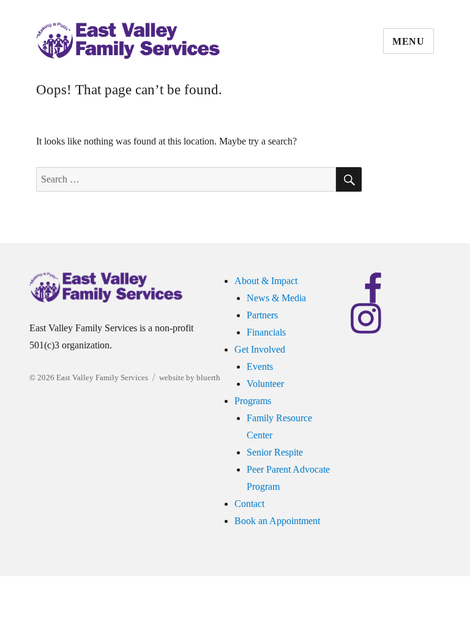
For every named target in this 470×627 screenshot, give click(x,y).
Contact (249, 503)
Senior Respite (275, 452)
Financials (266, 332)
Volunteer (265, 383)
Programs (252, 401)
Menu (408, 41)
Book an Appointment (277, 521)
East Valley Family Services (102, 377)
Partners (262, 315)
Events (260, 366)
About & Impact (265, 281)
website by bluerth (189, 377)
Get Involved (259, 349)
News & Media (276, 298)
